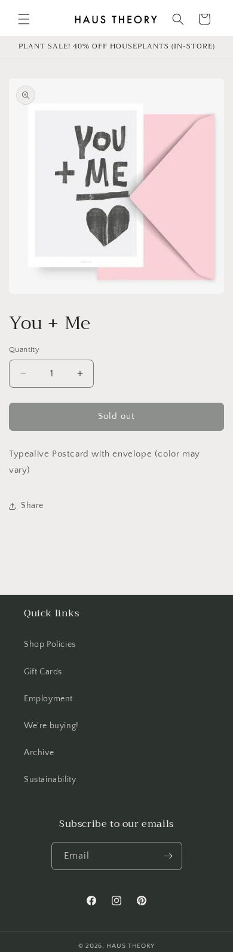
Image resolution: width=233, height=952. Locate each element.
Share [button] (32, 505)
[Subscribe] (168, 856)
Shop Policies (50, 644)
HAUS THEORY (130, 946)
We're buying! (51, 726)
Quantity (24, 349)
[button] (24, 19)
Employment (48, 699)
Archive (39, 753)
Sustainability (50, 779)
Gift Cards (43, 672)
